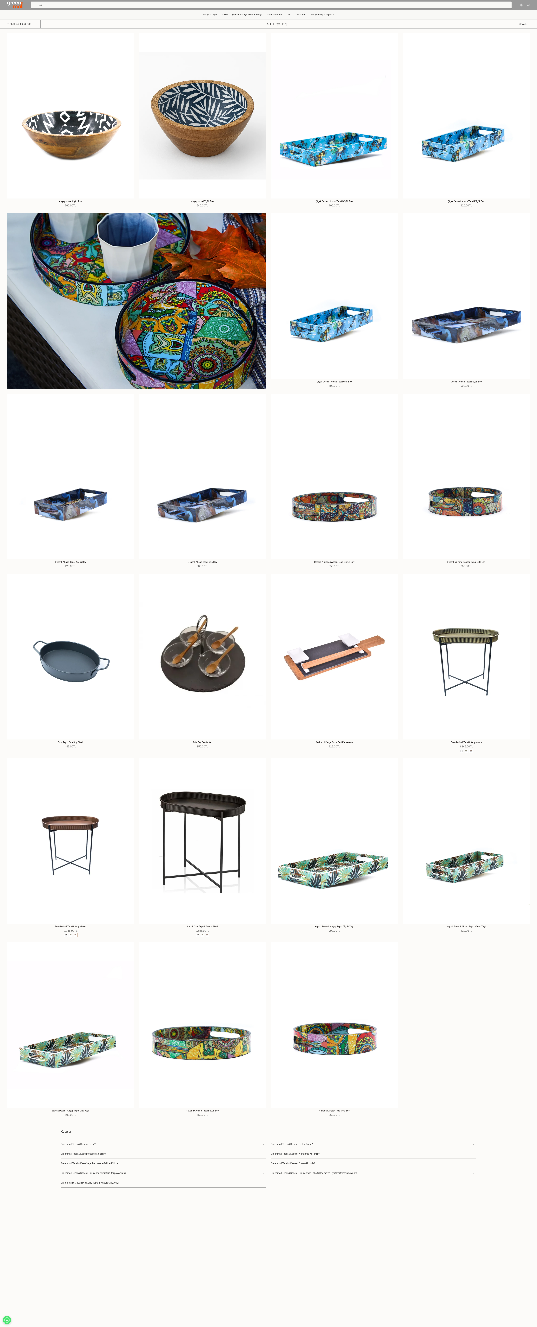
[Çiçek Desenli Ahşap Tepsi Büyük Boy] (334, 115)
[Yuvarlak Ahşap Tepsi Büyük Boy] (202, 1025)
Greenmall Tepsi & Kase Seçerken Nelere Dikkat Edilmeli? (91, 1163)
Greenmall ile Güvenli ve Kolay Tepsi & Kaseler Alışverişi (89, 1182)
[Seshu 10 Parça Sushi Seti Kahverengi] (334, 656)
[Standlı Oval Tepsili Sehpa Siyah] (202, 841)
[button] (210, 14)
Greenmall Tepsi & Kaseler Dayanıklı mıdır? (293, 1163)
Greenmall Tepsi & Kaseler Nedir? (78, 1144)
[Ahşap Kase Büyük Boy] (70, 115)
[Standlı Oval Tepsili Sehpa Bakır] (70, 841)
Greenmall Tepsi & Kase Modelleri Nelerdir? (83, 1153)
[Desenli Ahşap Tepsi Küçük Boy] (70, 476)
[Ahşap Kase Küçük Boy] (202, 115)
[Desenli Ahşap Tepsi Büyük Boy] (466, 296)
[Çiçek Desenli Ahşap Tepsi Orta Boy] (334, 296)
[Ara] (34, 5)
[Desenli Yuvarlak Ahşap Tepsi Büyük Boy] (334, 476)
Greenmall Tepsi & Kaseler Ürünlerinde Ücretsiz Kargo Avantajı (93, 1173)
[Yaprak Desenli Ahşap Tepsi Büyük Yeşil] (334, 841)
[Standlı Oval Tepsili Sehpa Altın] (466, 656)
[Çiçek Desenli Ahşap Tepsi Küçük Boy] (466, 115)
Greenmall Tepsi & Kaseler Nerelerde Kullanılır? (295, 1153)
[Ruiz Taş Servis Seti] (202, 656)
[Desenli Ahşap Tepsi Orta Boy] (202, 476)
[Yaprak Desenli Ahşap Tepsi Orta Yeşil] (70, 1025)
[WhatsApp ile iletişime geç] (7, 1320)
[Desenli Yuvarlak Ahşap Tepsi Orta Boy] (466, 476)
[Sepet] (528, 5)
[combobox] (274, 5)
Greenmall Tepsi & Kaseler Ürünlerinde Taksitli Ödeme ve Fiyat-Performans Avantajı (314, 1173)
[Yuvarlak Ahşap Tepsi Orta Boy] (334, 1025)
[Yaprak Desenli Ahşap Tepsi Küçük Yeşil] (466, 841)
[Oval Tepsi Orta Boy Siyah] (70, 656)
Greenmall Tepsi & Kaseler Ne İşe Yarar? (292, 1144)
